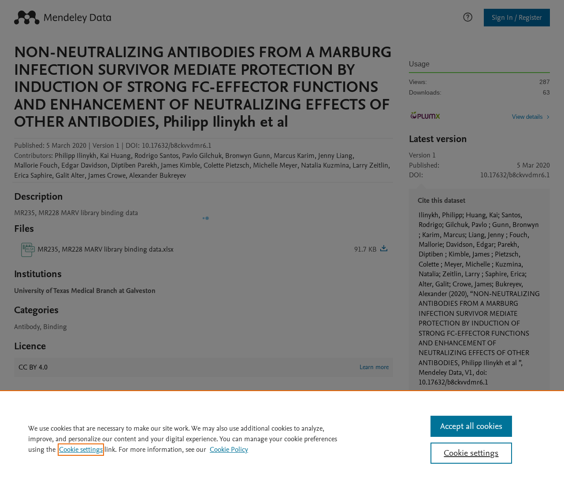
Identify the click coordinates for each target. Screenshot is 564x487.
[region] (282, 438)
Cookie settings (81, 449)
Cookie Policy (229, 449)
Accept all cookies (471, 426)
